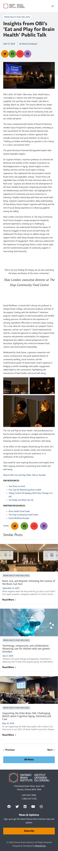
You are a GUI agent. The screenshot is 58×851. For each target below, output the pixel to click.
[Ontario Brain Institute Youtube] (33, 806)
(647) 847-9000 (29, 795)
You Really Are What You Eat (21, 500)
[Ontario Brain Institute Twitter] (17, 806)
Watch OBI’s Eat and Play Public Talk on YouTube (24, 475)
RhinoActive (40, 846)
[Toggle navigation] (52, 6)
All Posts (29, 760)
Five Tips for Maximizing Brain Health (25, 490)
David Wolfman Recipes (19, 518)
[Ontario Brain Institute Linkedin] (25, 806)
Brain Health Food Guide (19, 511)
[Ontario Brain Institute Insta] (41, 806)
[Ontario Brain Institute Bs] (49, 806)
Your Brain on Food (17, 486)
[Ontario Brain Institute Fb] (9, 806)
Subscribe (29, 831)
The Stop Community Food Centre (23, 515)
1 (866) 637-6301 (29, 799)
